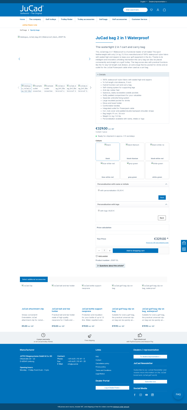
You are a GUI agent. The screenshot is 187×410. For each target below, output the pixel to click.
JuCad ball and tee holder (61, 310)
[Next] (89, 58)
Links (98, 350)
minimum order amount (121, 407)
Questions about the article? (111, 266)
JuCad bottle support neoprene (92, 310)
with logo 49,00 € (107, 211)
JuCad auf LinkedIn (152, 395)
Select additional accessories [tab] (34, 279)
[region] (55, 64)
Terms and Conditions (103, 370)
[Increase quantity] (110, 250)
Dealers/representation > (158, 1)
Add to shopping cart (135, 251)
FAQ (97, 356)
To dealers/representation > (150, 357)
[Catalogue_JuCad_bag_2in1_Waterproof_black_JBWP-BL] (54, 59)
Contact (98, 360)
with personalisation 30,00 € (112, 190)
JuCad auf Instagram (140, 395)
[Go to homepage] (32, 10)
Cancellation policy (102, 363)
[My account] (158, 10)
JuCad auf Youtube (146, 395)
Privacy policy (101, 367)
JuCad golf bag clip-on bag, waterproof (153, 310)
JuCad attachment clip (33, 309)
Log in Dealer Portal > (112, 388)
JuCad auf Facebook (135, 395)
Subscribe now (150, 382)
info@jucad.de (73, 364)
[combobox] (133, 10)
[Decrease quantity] (99, 250)
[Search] (145, 10)
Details (102, 74)
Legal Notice (100, 374)
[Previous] (19, 58)
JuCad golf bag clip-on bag (123, 310)
